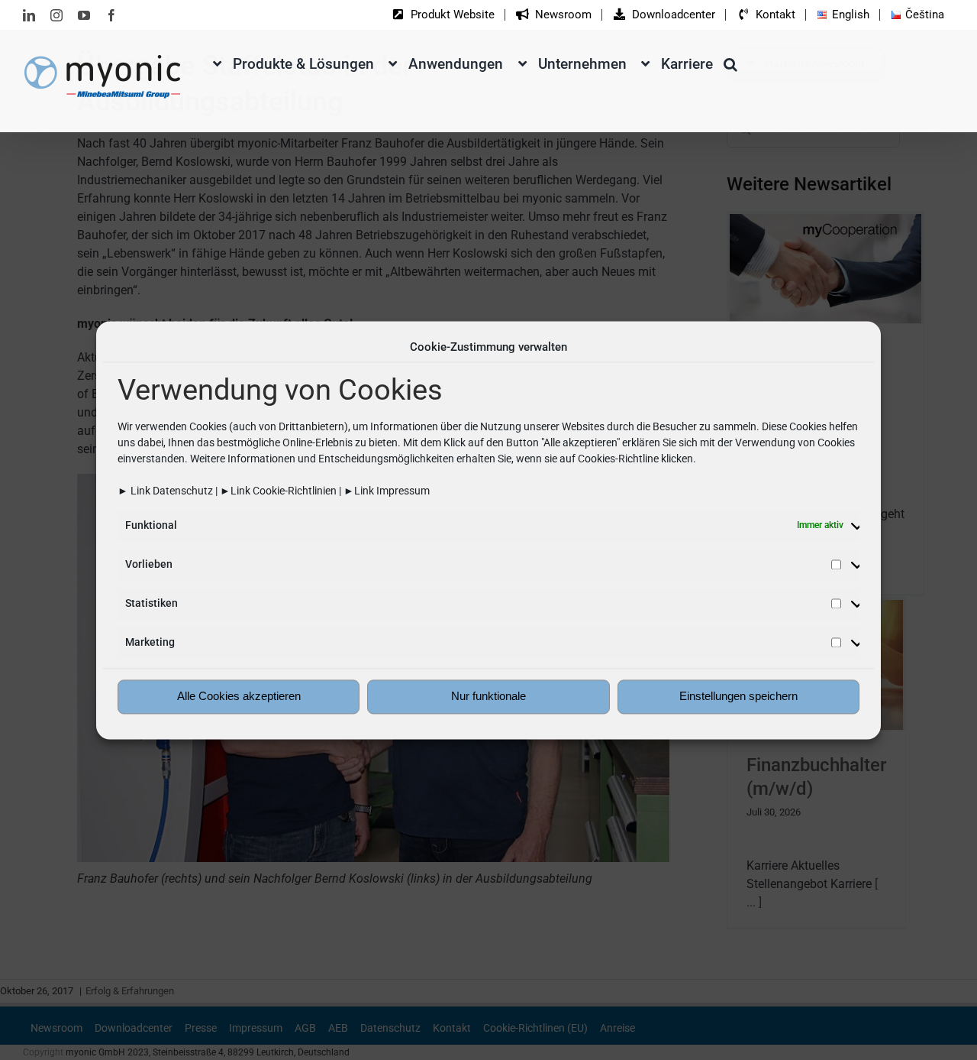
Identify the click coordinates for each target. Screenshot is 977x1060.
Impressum (403, 491)
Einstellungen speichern (738, 696)
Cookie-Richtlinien (295, 491)
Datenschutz (183, 491)
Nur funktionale (488, 696)
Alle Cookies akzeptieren (239, 696)
